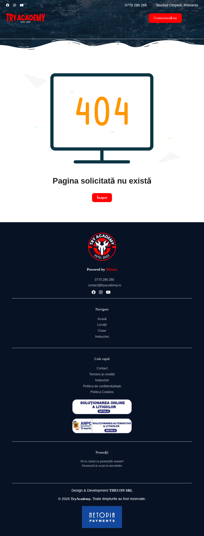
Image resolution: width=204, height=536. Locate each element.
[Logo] (25, 13)
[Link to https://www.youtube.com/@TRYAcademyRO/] (22, 5)
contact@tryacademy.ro (104, 285)
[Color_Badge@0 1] (102, 233)
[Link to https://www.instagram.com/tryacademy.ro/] (14, 5)
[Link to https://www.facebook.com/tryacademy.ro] (7, 5)
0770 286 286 (104, 279)
